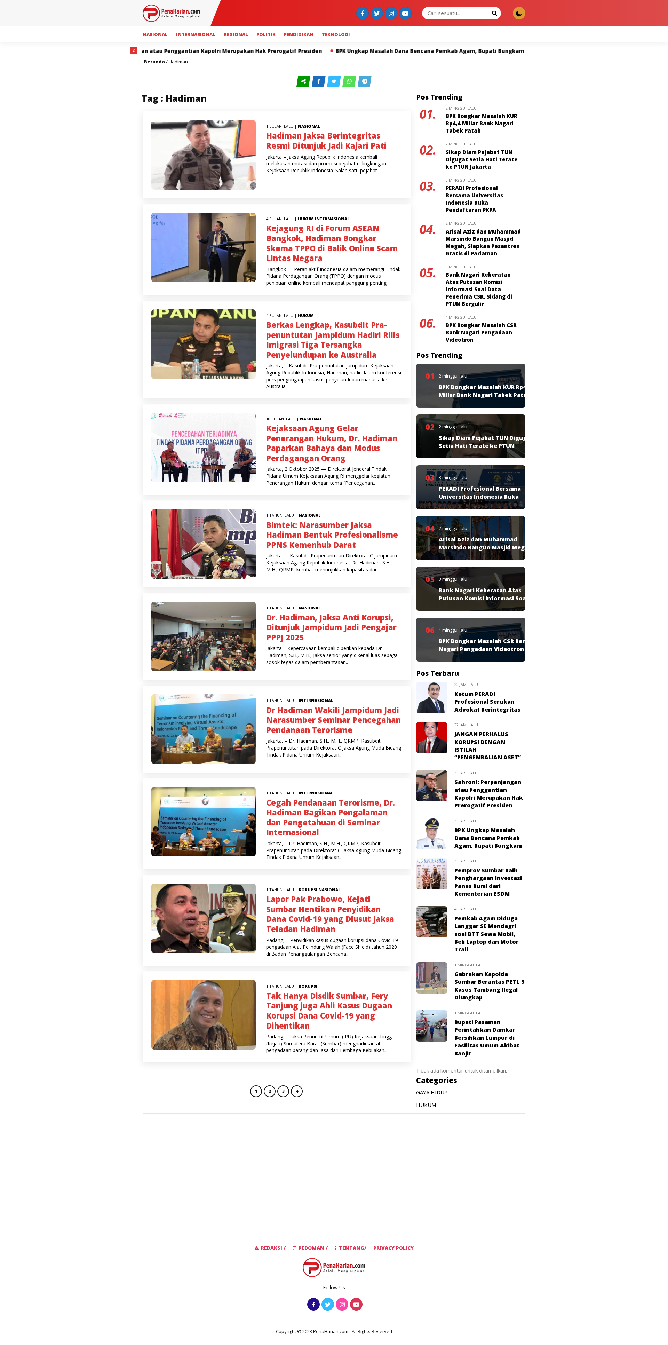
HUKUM (306, 218)
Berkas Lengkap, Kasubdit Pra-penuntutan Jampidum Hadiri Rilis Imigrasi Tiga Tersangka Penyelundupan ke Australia (332, 339)
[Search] (494, 13)
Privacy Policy (393, 1247)
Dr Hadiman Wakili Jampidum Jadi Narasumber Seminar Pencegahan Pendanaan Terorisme (333, 720)
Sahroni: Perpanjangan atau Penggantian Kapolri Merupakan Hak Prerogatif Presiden (488, 793)
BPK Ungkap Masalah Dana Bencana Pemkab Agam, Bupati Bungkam (345, 50)
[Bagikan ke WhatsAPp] (350, 81)
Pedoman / (313, 1247)
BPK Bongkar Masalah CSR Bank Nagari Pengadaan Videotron (481, 332)
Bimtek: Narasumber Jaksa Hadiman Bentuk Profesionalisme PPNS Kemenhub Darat (332, 535)
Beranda (154, 61)
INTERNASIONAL (195, 34)
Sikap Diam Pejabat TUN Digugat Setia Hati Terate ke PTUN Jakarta (482, 159)
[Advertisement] (102, 151)
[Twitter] (376, 13)
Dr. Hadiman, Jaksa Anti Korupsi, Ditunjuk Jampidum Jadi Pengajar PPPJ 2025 (331, 627)
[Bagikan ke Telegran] (365, 81)
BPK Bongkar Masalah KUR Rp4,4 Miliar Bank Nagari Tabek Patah (481, 123)
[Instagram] (390, 13)
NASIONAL (155, 34)
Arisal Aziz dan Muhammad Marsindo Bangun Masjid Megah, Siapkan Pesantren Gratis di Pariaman (483, 242)
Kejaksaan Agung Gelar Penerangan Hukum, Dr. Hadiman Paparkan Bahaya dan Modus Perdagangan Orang (331, 443)
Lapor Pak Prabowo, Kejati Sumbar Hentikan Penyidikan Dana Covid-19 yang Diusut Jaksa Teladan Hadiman (330, 914)
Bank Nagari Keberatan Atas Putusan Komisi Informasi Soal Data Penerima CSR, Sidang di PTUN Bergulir (479, 289)
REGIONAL (236, 34)
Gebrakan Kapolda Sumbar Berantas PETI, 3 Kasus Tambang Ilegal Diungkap (489, 985)
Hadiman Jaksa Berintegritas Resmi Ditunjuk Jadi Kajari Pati (326, 140)
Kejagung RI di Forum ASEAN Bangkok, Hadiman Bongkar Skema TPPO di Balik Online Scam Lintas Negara (332, 243)
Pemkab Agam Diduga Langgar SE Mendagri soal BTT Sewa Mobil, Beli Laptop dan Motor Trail (486, 934)
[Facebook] (362, 13)
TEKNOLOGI (336, 34)
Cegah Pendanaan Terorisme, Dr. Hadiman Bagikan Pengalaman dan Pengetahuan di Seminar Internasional (330, 817)
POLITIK (266, 34)
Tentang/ (352, 1247)
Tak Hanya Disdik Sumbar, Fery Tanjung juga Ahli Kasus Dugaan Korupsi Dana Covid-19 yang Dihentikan (329, 1010)
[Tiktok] (404, 13)
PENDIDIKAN (298, 34)
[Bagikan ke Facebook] (319, 81)
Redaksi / (273, 1247)
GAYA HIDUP (432, 1092)
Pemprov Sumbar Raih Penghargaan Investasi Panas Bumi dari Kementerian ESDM (488, 882)
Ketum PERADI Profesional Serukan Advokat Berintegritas (487, 701)
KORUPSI (308, 889)
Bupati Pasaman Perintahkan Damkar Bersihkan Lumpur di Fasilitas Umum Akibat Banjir (486, 1037)
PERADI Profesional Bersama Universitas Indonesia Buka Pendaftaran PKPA (474, 198)
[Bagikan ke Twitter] (334, 81)
